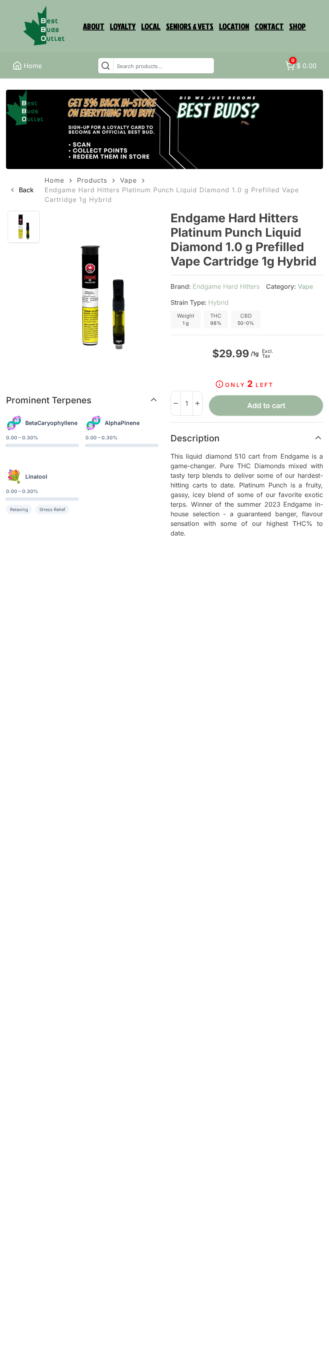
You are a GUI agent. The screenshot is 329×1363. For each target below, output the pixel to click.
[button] (21, 189)
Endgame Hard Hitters (226, 286)
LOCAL (150, 26)
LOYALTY (123, 26)
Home (54, 180)
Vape (128, 180)
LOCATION (234, 26)
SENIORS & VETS (189, 26)
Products (92, 180)
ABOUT (93, 26)
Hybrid (218, 302)
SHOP (297, 26)
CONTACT (269, 26)
